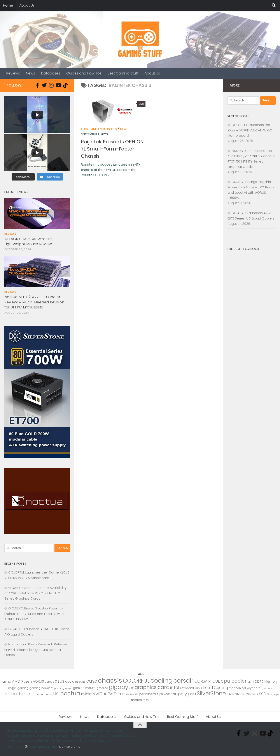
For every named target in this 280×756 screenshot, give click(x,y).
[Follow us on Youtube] (58, 85)
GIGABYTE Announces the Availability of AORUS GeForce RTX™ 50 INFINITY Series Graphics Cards (35, 593)
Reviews (13, 73)
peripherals (148, 694)
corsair (183, 680)
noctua (70, 693)
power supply (173, 694)
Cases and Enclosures (99, 129)
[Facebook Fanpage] (37, 85)
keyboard (187, 688)
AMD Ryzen (22, 681)
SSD (262, 694)
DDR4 (250, 681)
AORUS (38, 681)
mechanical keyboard (245, 688)
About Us (27, 5)
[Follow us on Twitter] (44, 85)
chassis (110, 680)
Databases (50, 73)
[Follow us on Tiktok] (65, 85)
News (30, 73)
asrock (49, 681)
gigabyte (121, 687)
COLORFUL (136, 681)
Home (8, 5)
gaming (22, 688)
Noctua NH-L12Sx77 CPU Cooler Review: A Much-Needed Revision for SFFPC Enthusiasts (34, 302)
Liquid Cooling (215, 687)
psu (192, 693)
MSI (56, 694)
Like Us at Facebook (243, 249)
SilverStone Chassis (242, 694)
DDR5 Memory (266, 681)
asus (59, 681)
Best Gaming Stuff (123, 73)
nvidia (86, 694)
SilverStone (211, 693)
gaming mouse (84, 688)
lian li (198, 688)
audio (69, 681)
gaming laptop (63, 688)
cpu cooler (234, 681)
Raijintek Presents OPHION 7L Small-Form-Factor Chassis (112, 148)
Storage (273, 694)
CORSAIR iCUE (207, 681)
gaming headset (41, 688)
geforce (102, 688)
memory (266, 688)
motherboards (43, 694)
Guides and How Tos (84, 73)
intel (174, 687)
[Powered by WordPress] (26, 746)
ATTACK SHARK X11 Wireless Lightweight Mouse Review (28, 241)
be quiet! (80, 681)
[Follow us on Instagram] (51, 85)
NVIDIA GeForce (108, 694)
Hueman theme (69, 747)
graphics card (152, 687)
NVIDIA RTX (132, 694)
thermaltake (140, 700)
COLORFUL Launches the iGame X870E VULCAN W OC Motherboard (250, 130)
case (91, 681)
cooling (161, 680)
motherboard (18, 693)
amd (6, 681)
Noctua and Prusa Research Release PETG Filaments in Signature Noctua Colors (35, 649)
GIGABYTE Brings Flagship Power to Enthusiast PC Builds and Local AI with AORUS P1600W (34, 613)
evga (12, 688)
